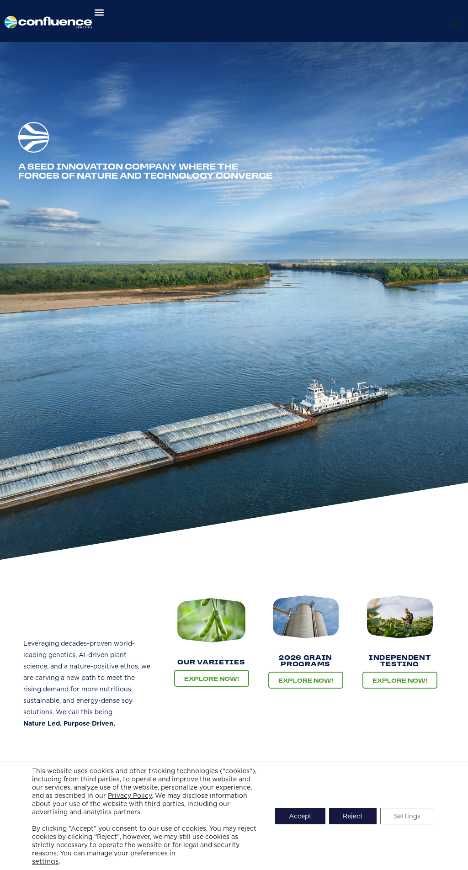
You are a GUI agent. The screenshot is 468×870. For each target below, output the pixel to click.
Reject (353, 816)
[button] (99, 12)
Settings (407, 816)
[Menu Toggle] (455, 25)
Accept (300, 816)
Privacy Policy (130, 795)
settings (45, 861)
